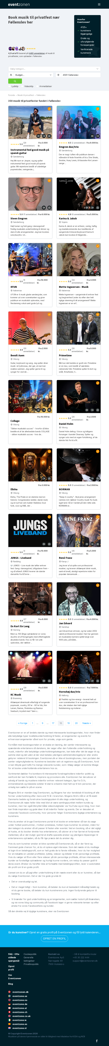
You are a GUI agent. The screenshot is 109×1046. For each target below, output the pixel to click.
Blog (10, 984)
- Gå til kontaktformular (85, 954)
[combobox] (81, 74)
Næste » (86, 723)
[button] (54, 68)
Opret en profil (54, 938)
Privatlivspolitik (31, 964)
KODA (75, 1036)
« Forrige (22, 723)
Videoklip (28, 86)
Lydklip (14, 86)
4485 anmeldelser (37, 53)
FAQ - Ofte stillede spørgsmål (13, 957)
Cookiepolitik (30, 954)
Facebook (97, 1041)
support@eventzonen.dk (85, 960)
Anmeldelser (45, 86)
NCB (83, 1036)
